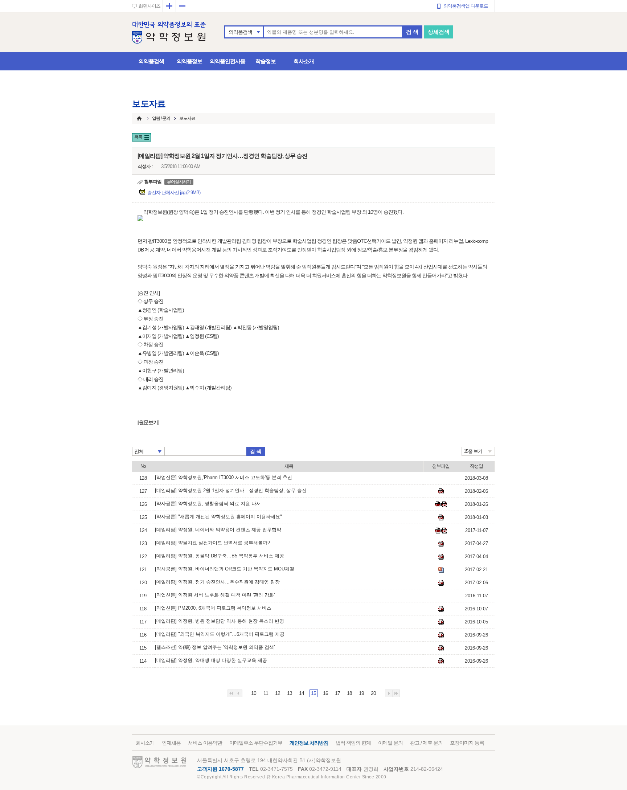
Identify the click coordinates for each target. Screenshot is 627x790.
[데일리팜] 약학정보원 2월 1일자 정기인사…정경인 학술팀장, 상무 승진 (231, 490)
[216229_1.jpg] (441, 661)
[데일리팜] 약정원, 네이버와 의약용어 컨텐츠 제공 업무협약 (218, 529)
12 (277, 693)
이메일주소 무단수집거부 (255, 743)
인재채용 (171, 743)
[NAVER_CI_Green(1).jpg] (444, 530)
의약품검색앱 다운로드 (465, 6)
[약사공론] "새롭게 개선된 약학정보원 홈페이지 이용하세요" (218, 516)
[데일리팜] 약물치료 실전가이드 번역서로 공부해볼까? (212, 542)
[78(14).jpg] (441, 609)
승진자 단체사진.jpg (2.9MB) (173, 192)
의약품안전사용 (227, 61)
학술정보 (265, 61)
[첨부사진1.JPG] (441, 556)
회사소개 (304, 61)
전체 (139, 451)
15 (313, 693)
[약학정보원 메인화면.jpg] (441, 517)
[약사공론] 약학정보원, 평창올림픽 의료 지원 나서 (208, 503)
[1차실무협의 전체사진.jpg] (444, 504)
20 (373, 693)
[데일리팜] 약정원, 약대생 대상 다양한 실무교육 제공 (211, 660)
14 (301, 693)
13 (289, 693)
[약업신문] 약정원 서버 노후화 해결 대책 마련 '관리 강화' (215, 595)
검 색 (412, 32)
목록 (138, 137)
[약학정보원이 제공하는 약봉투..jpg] (437, 504)
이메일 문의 (390, 743)
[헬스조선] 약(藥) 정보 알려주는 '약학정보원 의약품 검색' (215, 647)
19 (361, 693)
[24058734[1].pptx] (441, 569)
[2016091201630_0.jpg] (441, 648)
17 (337, 693)
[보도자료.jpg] (437, 530)
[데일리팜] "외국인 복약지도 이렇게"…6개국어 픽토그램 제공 (219, 634)
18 (349, 693)
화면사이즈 (149, 6)
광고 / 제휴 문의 (426, 743)
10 (253, 693)
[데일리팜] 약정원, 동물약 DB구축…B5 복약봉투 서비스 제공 (219, 555)
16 (325, 693)
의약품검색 (240, 32)
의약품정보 (189, 61)
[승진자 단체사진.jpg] (441, 491)
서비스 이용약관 (205, 743)
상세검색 (439, 32)
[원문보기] (148, 422)
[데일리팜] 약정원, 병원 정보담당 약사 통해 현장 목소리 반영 (219, 621)
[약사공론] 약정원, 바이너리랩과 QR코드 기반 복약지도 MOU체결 (224, 569)
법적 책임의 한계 (353, 743)
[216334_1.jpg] (441, 635)
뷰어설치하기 (179, 181)
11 (265, 693)
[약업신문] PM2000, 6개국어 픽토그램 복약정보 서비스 (213, 608)
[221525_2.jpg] (441, 583)
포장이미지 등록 (467, 743)
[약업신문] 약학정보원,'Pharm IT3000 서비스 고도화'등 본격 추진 (223, 477)
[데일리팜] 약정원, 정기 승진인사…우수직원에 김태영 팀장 (217, 582)
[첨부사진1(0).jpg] (441, 543)
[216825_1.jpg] (441, 622)
